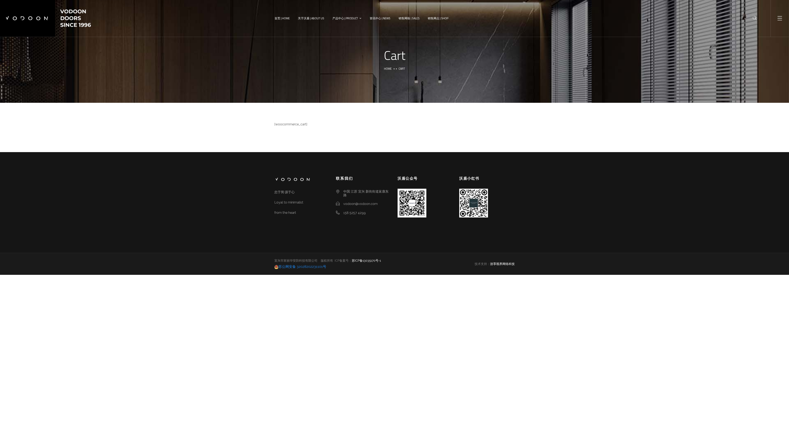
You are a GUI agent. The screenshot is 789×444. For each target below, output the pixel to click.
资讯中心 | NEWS (380, 18)
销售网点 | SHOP (438, 18)
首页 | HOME (282, 18)
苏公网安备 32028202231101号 (302, 267)
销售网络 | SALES (409, 18)
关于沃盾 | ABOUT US (311, 18)
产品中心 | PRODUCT (345, 18)
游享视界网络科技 (502, 264)
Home (388, 68)
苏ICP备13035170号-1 (366, 260)
